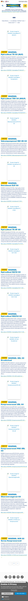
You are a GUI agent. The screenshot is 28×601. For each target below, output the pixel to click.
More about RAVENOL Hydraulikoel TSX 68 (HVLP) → (14, 113)
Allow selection (7, 593)
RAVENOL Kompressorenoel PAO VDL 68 (13, 449)
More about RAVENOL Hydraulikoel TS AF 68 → (12, 244)
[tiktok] (22, 577)
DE (3, 1)
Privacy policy (14, 590)
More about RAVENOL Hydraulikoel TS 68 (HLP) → (13, 70)
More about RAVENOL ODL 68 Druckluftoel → (12, 376)
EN (8, 1)
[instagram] (14, 577)
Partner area (23, 1)
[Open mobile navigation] (25, 5)
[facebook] (6, 577)
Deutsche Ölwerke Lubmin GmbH (11, 11)
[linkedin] (18, 577)
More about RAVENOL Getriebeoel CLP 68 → (12, 201)
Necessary (6, 599)
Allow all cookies (21, 593)
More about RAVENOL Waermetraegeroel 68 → (12, 512)
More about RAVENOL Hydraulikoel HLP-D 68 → (13, 288)
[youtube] (10, 577)
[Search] (2, 5)
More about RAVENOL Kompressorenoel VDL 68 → (13, 420)
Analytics (6, 596)
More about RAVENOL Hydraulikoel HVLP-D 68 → (13, 332)
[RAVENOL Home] (14, 6)
